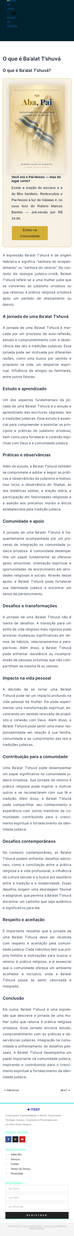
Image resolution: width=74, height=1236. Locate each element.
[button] (14, 13)
